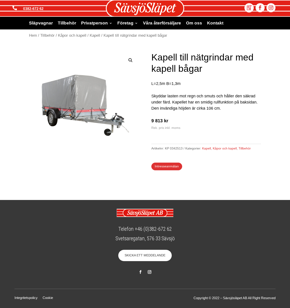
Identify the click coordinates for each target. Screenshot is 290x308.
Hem (33, 35)
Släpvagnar (41, 23)
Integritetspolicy (26, 298)
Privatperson (94, 23)
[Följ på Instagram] (271, 7)
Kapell (95, 35)
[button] (130, 60)
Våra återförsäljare (162, 23)
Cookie (48, 298)
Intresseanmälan (167, 166)
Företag (125, 23)
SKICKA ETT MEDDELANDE (145, 255)
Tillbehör (67, 23)
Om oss (194, 23)
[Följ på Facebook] (260, 7)
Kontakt (215, 23)
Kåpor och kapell (72, 35)
